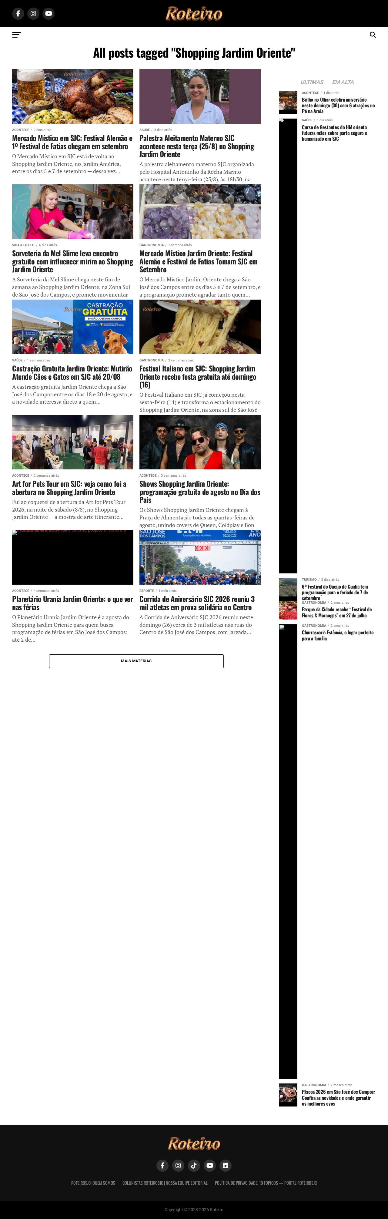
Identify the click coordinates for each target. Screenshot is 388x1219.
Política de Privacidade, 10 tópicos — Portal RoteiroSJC (266, 1183)
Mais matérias (136, 661)
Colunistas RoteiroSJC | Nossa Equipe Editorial (165, 1183)
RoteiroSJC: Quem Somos (93, 1183)
